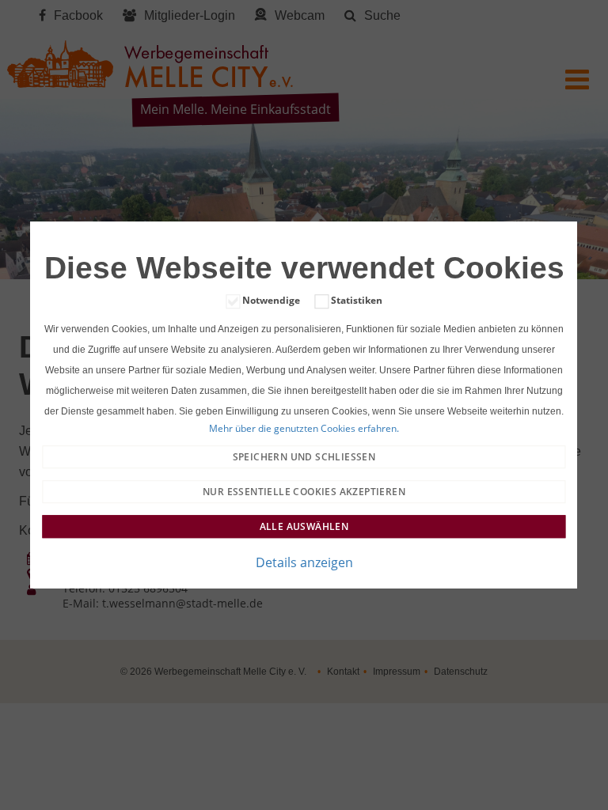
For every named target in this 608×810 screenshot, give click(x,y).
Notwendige (271, 300)
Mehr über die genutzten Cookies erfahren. (304, 429)
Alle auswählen (304, 526)
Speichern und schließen (304, 457)
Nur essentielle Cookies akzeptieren (304, 491)
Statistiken (356, 300)
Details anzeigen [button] (304, 562)
